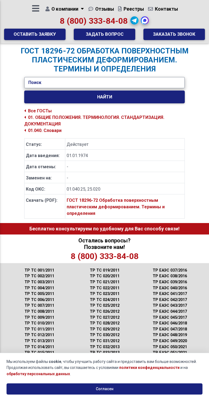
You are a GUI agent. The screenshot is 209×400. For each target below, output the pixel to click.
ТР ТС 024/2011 (104, 299)
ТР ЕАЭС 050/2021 (170, 347)
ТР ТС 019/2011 (104, 270)
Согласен (104, 389)
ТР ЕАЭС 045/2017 (170, 317)
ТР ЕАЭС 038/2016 (170, 276)
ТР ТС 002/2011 (39, 276)
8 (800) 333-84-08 (94, 21)
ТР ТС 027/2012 (104, 317)
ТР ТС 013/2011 (39, 341)
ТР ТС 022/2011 (104, 288)
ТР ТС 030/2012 (104, 335)
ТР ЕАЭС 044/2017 (170, 311)
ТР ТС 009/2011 (39, 317)
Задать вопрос (105, 34)
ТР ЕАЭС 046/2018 (170, 323)
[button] (134, 20)
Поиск (34, 82)
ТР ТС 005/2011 (39, 293)
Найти (104, 97)
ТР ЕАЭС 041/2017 (170, 293)
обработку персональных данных (38, 374)
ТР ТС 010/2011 (39, 323)
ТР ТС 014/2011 (39, 347)
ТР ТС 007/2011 (39, 305)
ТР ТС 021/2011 (104, 282)
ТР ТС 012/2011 (39, 335)
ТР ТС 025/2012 (104, 305)
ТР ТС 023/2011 (104, 293)
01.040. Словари (45, 130)
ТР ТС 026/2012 (104, 311)
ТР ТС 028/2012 (104, 323)
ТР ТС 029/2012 (104, 329)
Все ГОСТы (40, 110)
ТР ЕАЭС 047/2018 (170, 329)
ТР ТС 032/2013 (104, 347)
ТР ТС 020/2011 (104, 276)
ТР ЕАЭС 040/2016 (170, 288)
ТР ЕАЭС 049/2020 (170, 341)
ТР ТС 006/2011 (39, 299)
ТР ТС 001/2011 (39, 270)
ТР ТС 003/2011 (39, 282)
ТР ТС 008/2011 (39, 311)
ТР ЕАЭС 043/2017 (170, 305)
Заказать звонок (174, 34)
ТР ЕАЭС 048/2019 (170, 335)
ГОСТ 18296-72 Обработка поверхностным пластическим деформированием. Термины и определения (116, 207)
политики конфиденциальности (149, 367)
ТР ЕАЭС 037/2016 (170, 270)
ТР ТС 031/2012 (104, 341)
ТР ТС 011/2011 (39, 329)
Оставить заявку (35, 34)
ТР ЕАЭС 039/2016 (170, 282)
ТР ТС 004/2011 (39, 288)
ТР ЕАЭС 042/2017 (170, 299)
